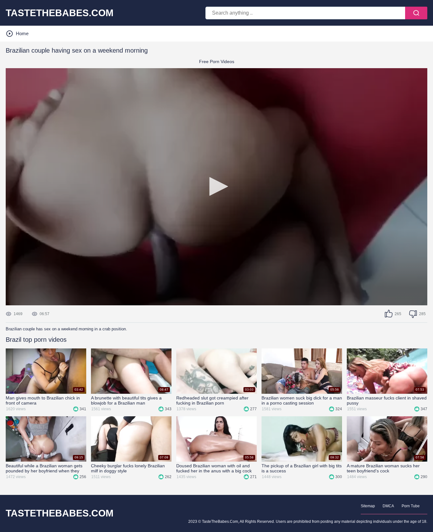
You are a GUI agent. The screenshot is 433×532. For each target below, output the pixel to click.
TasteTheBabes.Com (59, 513)
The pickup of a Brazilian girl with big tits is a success (302, 468)
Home (22, 33)
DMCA (388, 506)
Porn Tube (411, 506)
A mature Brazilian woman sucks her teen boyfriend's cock (383, 468)
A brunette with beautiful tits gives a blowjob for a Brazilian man (126, 400)
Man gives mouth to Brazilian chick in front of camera (43, 400)
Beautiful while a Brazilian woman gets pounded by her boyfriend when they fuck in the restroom (44, 468)
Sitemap (368, 506)
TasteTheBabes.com (59, 13)
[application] (216, 186)
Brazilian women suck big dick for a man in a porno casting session (302, 400)
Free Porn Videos (216, 61)
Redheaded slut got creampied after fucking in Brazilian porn (212, 400)
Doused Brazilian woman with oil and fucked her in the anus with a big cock (214, 468)
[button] (216, 186)
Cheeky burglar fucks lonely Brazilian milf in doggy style (128, 468)
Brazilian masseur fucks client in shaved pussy (387, 400)
